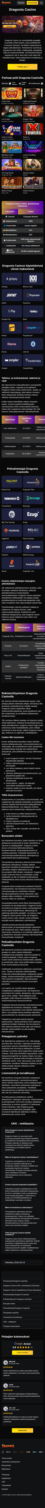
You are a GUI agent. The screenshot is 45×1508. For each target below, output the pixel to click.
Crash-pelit (24, 83)
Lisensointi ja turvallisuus (12, 1317)
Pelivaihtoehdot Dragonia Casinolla (16, 1308)
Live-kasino (14, 83)
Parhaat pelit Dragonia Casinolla (15, 1281)
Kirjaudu (5, 1489)
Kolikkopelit (35, 83)
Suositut (5, 83)
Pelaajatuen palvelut (11, 1313)
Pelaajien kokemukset (11, 1326)
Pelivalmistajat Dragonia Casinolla (16, 1294)
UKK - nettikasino (9, 1322)
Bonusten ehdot (9, 1304)
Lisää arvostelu (22, 1352)
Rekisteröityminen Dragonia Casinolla (17, 1299)
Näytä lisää (22, 1430)
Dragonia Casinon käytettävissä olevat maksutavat (22, 1290)
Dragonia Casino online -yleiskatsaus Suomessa (21, 1285)
